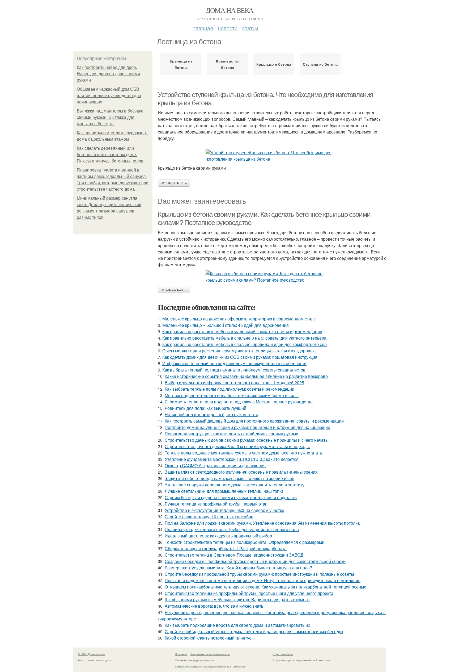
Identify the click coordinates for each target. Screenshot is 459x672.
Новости (227, 28)
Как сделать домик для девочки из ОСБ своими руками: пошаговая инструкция (239, 357)
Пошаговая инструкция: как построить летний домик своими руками (231, 434)
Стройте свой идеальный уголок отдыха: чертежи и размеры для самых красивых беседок (254, 631)
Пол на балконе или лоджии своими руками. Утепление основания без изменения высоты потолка (262, 523)
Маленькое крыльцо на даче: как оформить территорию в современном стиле (239, 319)
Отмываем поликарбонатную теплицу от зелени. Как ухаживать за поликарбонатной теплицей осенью (265, 587)
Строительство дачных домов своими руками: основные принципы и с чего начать (246, 440)
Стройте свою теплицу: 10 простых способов (209, 517)
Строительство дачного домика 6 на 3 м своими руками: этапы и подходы (237, 446)
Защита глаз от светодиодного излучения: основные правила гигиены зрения (241, 472)
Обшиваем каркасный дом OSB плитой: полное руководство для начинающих (109, 95)
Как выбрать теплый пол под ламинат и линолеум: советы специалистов (233, 370)
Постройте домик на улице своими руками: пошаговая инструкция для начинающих (247, 427)
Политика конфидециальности (195, 660)
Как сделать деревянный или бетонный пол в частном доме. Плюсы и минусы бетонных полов (110, 154)
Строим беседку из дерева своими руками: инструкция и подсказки (231, 497)
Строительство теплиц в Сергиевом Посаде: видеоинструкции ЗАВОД (234, 555)
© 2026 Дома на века (91, 654)
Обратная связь (283, 654)
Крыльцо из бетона (227, 64)
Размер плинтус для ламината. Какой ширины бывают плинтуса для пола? (238, 568)
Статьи (250, 28)
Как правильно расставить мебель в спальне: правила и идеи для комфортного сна (244, 344)
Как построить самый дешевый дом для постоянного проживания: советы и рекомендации (254, 421)
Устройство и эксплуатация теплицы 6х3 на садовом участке (224, 510)
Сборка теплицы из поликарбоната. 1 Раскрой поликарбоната (226, 548)
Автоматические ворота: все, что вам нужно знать (214, 606)
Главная (203, 28)
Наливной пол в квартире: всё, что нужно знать (211, 414)
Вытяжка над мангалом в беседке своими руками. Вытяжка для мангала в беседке (110, 117)
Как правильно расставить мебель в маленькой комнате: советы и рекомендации (242, 331)
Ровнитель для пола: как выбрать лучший (205, 408)
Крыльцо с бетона (273, 64)
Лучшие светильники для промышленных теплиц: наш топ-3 (224, 491)
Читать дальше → (174, 183)
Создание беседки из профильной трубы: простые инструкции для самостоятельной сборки (255, 561)
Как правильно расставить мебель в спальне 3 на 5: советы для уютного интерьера (244, 338)
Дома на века (229, 10)
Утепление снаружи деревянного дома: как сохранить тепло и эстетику (234, 485)
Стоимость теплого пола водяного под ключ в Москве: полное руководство (239, 402)
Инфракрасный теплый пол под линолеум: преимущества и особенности (234, 363)
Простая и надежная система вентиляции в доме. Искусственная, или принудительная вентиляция (262, 580)
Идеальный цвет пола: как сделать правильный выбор (218, 536)
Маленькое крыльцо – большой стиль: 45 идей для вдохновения (225, 325)
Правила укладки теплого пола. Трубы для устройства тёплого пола (232, 529)
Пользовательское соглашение (210, 654)
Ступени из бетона (320, 64)
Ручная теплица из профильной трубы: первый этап (216, 504)
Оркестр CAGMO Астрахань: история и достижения (215, 465)
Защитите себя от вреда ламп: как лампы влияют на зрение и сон (229, 478)
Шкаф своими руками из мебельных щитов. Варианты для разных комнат (237, 599)
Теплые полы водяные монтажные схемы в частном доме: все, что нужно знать (243, 453)
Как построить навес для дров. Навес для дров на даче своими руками (108, 73)
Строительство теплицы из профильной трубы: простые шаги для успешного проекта (249, 593)
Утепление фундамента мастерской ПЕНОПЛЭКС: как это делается (232, 459)
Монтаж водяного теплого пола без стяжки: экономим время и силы (232, 395)
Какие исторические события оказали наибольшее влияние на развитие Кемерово (246, 376)
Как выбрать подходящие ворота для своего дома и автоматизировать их (237, 625)
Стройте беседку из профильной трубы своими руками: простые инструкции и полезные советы (259, 574)
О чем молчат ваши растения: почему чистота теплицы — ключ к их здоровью (239, 351)
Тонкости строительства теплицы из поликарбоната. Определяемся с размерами (244, 542)
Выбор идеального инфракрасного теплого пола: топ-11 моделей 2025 (234, 382)
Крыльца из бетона (181, 64)
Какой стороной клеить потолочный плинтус (208, 638)
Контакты (181, 654)
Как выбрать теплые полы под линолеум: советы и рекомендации (229, 389)
